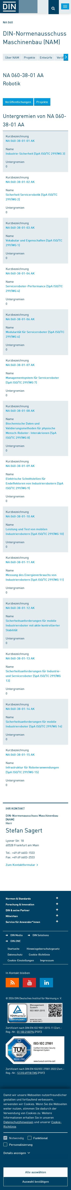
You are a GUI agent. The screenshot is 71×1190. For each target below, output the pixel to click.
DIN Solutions (41, 935)
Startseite (14, 948)
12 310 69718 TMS (27, 1073)
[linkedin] (46, 982)
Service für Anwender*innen (23, 921)
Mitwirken (12, 916)
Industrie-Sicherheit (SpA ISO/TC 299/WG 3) (35, 153)
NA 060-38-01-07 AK (20, 365)
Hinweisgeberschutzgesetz (43, 948)
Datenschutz (15, 954)
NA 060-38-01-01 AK (20, 140)
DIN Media (16, 935)
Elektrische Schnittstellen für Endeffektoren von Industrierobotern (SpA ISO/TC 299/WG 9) (34, 483)
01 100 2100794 (25, 1031)
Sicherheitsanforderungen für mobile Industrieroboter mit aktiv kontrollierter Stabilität (33, 625)
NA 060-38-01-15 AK (20, 754)
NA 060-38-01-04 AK (20, 273)
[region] (35, 1126)
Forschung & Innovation (20, 904)
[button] (18, 1153)
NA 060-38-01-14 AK (20, 708)
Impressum (47, 960)
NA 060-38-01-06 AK (20, 319)
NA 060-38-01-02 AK (20, 181)
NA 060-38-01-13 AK (20, 658)
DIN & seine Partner (18, 910)
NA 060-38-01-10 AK (20, 516)
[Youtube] (29, 982)
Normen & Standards (18, 898)
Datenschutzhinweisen (18, 1122)
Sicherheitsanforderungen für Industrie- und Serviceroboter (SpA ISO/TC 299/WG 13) (33, 675)
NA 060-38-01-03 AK (20, 227)
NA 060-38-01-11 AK (20, 562)
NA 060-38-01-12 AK (20, 608)
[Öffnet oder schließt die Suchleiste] (53, 7)
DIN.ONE (15, 941)
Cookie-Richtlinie (39, 954)
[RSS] (12, 982)
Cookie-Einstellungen (21, 960)
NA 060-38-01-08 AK (20, 410)
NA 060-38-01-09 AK (20, 465)
